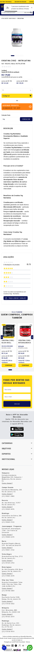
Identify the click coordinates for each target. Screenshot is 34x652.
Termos (28, 642)
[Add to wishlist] (14, 325)
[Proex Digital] (26, 649)
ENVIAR (17, 404)
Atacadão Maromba (9, 18)
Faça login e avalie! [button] (17, 298)
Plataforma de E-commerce (8, 650)
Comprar (6, 96)
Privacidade (22, 642)
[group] (17, 37)
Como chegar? (7, 483)
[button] (12, 55)
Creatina (20, 18)
